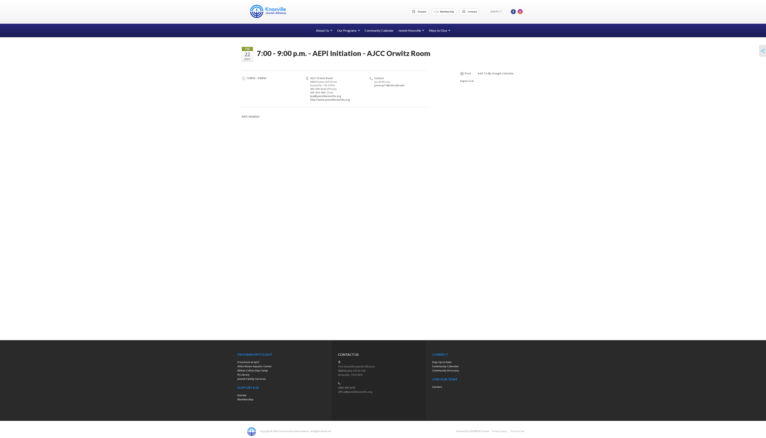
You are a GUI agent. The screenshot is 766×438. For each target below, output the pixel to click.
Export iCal (467, 81)
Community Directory (445, 370)
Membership (446, 11)
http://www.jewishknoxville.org (330, 99)
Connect (472, 11)
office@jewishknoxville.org (355, 392)
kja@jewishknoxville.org (325, 96)
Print (468, 73)
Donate (421, 11)
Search (494, 11)
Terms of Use (517, 431)
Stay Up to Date (442, 362)
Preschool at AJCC (248, 362)
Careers (437, 387)
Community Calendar (379, 30)
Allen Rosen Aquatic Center (254, 366)
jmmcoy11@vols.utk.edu (389, 85)
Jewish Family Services (251, 379)
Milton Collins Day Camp (252, 370)
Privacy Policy (499, 431)
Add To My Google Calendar (496, 73)
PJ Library (243, 374)
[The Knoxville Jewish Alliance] (271, 11)
